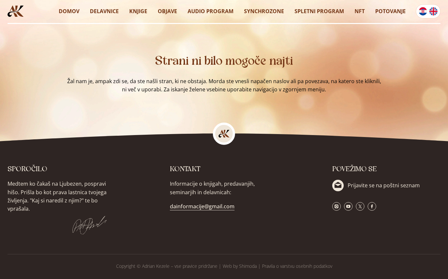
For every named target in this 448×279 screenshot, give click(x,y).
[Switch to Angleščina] (433, 11)
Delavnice (104, 11)
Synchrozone (264, 11)
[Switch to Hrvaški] (423, 11)
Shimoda (248, 266)
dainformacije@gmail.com (202, 206)
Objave (167, 11)
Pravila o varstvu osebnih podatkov (297, 266)
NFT (360, 11)
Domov (69, 11)
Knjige (138, 11)
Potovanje (390, 11)
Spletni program (319, 11)
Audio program (211, 11)
